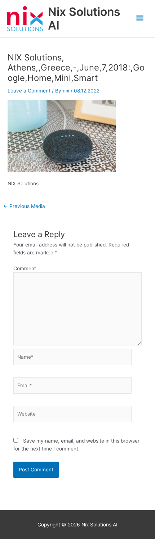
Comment (24, 268)
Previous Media (24, 206)
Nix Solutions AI (84, 18)
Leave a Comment (29, 91)
